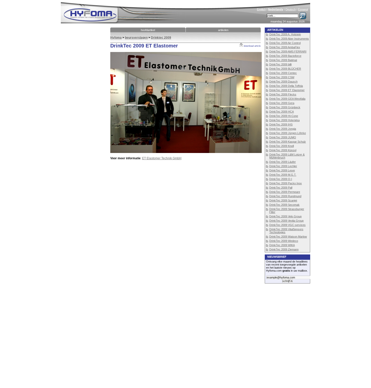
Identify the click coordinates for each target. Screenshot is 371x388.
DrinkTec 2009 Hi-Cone (283, 115)
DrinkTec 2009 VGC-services (287, 224)
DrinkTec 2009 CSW (281, 77)
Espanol (303, 9)
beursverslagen (136, 37)
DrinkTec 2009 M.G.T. (282, 174)
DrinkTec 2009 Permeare (284, 191)
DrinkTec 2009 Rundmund (285, 196)
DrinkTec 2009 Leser (282, 170)
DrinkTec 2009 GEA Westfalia (287, 98)
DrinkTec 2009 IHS (281, 124)
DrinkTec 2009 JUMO (282, 137)
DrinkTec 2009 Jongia (282, 128)
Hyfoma (116, 37)
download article (252, 46)
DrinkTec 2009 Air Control (285, 42)
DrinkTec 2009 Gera (281, 103)
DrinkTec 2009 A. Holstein (285, 34)
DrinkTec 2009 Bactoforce (285, 55)
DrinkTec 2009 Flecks (282, 94)
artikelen (223, 30)
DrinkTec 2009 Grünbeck (284, 107)
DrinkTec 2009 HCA (281, 111)
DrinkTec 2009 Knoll (281, 145)
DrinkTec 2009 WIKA (282, 245)
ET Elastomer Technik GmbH (161, 158)
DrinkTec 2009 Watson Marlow (288, 236)
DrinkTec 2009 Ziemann (284, 249)
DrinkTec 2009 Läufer (282, 161)
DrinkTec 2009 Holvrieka (284, 120)
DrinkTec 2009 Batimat (283, 60)
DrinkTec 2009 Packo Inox (285, 183)
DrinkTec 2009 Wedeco (283, 240)
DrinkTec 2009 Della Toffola (286, 85)
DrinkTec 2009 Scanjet (283, 200)
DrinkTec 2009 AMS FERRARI (287, 51)
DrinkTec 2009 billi (280, 64)
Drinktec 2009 (161, 37)
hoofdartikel (148, 30)
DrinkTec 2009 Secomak (284, 204)
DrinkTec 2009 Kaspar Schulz (287, 141)
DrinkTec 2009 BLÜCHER (285, 68)
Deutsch (290, 9)
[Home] (124, 11)
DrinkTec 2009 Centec (283, 72)
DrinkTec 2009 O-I (280, 178)
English (261, 9)
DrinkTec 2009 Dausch (283, 81)
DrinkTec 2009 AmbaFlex (284, 47)
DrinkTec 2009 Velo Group (285, 216)
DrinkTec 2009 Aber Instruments (289, 38)
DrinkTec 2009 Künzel (282, 150)
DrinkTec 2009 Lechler (283, 166)
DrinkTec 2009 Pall (280, 187)
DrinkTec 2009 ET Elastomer (287, 90)
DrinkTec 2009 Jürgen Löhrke (287, 133)
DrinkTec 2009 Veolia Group (286, 220)
